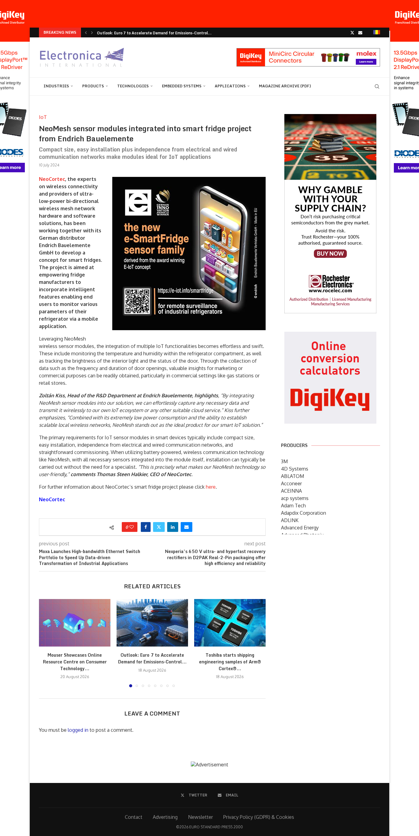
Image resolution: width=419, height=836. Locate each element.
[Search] (377, 86)
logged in (78, 730)
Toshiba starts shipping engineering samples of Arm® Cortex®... (230, 661)
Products (93, 86)
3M (284, 461)
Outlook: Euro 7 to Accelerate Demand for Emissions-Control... (154, 33)
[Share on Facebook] (146, 527)
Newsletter (200, 817)
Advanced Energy (300, 528)
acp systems (295, 498)
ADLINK (289, 520)
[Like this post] (131, 527)
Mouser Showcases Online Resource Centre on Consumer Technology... (75, 661)
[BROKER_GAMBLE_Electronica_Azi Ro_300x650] (330, 118)
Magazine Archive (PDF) (285, 86)
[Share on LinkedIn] (172, 527)
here (211, 487)
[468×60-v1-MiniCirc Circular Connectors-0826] (308, 51)
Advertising (165, 817)
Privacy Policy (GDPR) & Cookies (258, 817)
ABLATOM (292, 476)
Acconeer (291, 483)
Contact (133, 817)
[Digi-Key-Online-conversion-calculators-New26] (330, 336)
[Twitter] (352, 32)
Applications (230, 86)
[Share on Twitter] (159, 527)
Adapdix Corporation (303, 513)
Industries (56, 86)
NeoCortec (52, 179)
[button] (85, 32)
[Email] (360, 32)
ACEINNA (291, 491)
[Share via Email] (186, 527)
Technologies (133, 86)
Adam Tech (293, 505)
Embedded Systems (182, 86)
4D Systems (294, 469)
